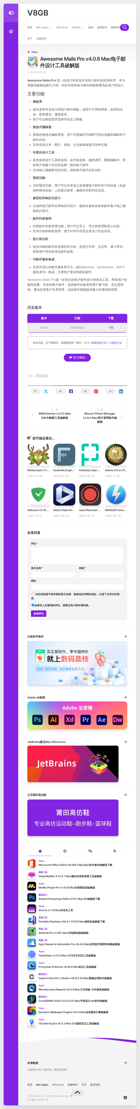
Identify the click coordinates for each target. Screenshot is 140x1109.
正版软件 (41, 38)
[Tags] (114, 851)
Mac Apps (42, 27)
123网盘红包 (114, 342)
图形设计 (43, 894)
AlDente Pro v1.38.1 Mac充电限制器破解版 (64, 932)
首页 (29, 27)
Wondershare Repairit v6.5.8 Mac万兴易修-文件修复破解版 (74, 989)
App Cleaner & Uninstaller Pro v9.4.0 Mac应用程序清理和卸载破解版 (79, 944)
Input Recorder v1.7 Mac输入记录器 (100, 510)
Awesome (42, 375)
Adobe (76, 27)
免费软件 (102, 27)
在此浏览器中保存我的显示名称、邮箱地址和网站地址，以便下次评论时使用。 (75, 596)
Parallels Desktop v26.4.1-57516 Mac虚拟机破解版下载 (72, 921)
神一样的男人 (46, 1069)
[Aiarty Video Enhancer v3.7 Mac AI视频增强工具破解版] (64, 494)
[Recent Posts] (64, 851)
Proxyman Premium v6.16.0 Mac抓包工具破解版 (67, 966)
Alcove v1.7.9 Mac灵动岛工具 (56, 910)
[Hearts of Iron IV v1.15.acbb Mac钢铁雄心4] (116, 455)
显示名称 (37, 567)
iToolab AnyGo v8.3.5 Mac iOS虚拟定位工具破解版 (69, 1023)
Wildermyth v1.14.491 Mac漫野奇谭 (48, 470)
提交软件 (95, 1084)
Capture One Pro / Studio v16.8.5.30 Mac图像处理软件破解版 (75, 978)
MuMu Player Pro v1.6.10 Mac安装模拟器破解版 (67, 887)
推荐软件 (116, 27)
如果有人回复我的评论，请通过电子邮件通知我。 (63, 605)
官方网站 (78, 357)
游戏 (90, 27)
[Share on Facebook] (64, 391)
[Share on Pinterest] (89, 391)
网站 (33, 580)
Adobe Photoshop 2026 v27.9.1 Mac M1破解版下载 (69, 898)
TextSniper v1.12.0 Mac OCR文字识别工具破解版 (67, 955)
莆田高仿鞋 (60, 1069)
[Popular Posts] (39, 851)
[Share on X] (39, 391)
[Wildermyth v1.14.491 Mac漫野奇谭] (38, 455)
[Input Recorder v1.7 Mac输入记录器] (90, 494)
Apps (34, 51)
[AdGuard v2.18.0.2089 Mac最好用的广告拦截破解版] (38, 494)
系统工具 (43, 872)
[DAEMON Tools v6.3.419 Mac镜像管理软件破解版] (116, 494)
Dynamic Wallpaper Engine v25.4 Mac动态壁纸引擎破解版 (73, 1012)
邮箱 (82, 567)
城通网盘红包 (98, 342)
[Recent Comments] (89, 851)
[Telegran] (10, 31)
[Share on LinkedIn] (114, 391)
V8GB (37, 12)
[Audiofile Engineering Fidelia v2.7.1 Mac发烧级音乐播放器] (64, 455)
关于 (29, 38)
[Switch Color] (11, 13)
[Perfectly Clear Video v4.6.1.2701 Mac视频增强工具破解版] (90, 455)
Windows (62, 27)
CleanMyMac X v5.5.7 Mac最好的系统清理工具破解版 (70, 876)
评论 (34, 543)
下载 (110, 327)
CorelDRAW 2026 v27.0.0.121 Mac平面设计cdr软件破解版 (73, 1000)
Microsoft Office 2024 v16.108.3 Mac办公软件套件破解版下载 (75, 864)
